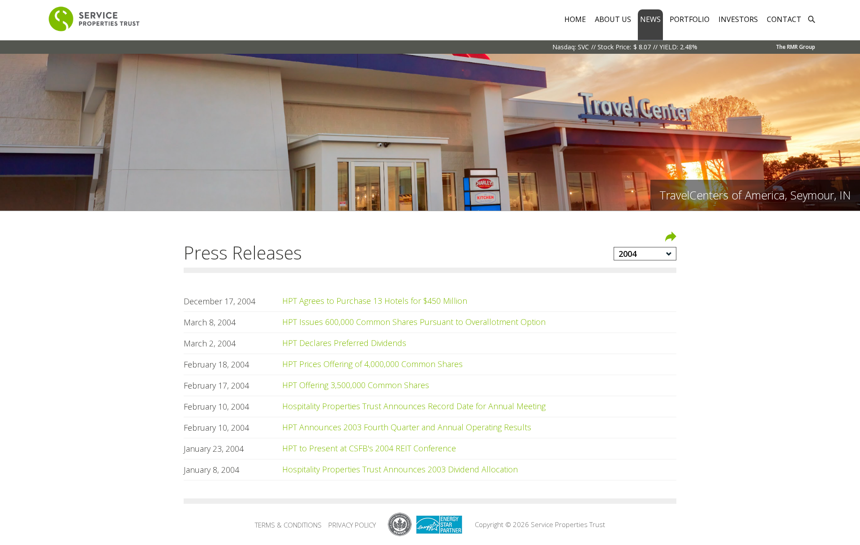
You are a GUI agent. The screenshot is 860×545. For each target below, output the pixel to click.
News (650, 19)
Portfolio (690, 19)
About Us (613, 19)
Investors (738, 19)
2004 (627, 253)
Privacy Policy (352, 524)
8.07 (645, 47)
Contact (784, 19)
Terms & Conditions (288, 524)
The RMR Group (795, 47)
